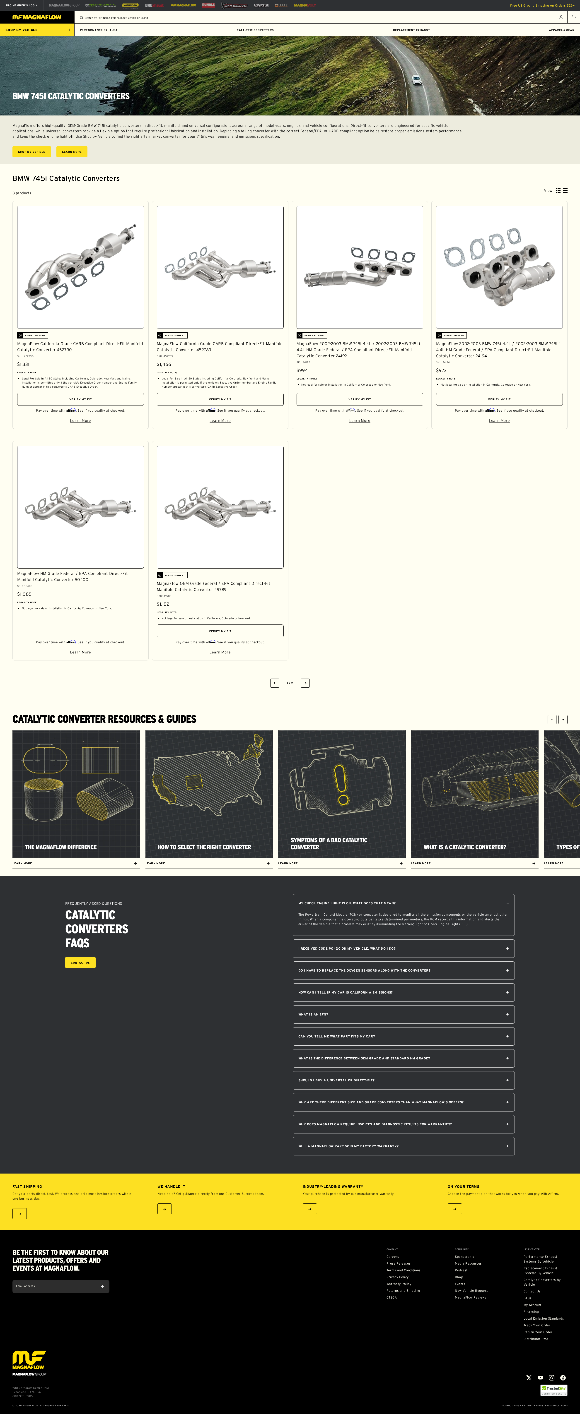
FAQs (528, 1298)
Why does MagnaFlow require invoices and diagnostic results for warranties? (375, 1124)
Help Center (532, 1249)
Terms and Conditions (404, 1270)
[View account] (561, 17)
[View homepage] (37, 17)
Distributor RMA (536, 1339)
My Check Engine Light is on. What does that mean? (347, 903)
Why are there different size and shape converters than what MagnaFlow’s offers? (381, 1102)
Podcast (461, 1270)
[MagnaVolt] (305, 5)
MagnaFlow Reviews (470, 1297)
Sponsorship (464, 1256)
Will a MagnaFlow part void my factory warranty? (348, 1146)
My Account (532, 1305)
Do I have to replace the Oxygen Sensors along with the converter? (364, 970)
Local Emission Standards (544, 1318)
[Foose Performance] (282, 5)
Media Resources (468, 1263)
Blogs (459, 1277)
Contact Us (80, 962)
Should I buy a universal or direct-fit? (336, 1080)
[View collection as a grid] (558, 190)
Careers (393, 1256)
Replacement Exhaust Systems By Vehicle (540, 1270)
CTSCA (392, 1297)
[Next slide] (563, 719)
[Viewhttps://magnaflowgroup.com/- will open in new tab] (64, 5)
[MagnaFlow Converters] (130, 5)
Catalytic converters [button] (255, 30)
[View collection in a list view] (565, 190)
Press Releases (399, 1263)
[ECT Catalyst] (100, 5)
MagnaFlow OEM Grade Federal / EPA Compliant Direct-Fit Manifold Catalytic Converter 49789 (213, 586)
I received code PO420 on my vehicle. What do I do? (347, 948)
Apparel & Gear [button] (561, 30)
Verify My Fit (80, 399)
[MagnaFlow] (183, 5)
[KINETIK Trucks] (261, 5)
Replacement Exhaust (411, 30)
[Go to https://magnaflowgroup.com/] (29, 1363)
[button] (573, 17)
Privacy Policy (398, 1277)
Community (462, 1249)
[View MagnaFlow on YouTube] (540, 1377)
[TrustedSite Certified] (554, 1390)
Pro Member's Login (21, 5)
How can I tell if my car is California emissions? (345, 992)
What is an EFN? (313, 1014)
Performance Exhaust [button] (99, 30)
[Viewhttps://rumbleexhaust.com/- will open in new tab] (208, 5)
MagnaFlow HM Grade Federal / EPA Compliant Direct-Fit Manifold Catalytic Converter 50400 (72, 576)
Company (392, 1249)
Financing (531, 1311)
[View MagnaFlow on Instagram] (551, 1377)
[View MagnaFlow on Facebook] (563, 1377)
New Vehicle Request (471, 1290)
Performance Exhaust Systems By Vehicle (540, 1259)
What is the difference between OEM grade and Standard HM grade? (364, 1058)
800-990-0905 (22, 1396)
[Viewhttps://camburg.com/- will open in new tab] (234, 5)
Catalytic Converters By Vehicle (542, 1282)
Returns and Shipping (403, 1290)
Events (460, 1284)
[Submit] (102, 1286)
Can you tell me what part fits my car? (336, 1036)
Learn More (74, 152)
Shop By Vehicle (34, 152)
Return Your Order (538, 1332)
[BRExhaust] (154, 5)
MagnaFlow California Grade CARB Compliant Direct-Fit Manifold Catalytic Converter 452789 (220, 346)
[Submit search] (81, 17)
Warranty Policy (399, 1284)
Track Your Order (537, 1325)
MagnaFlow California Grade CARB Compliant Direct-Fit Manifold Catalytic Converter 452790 (80, 346)
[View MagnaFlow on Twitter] (529, 1377)
